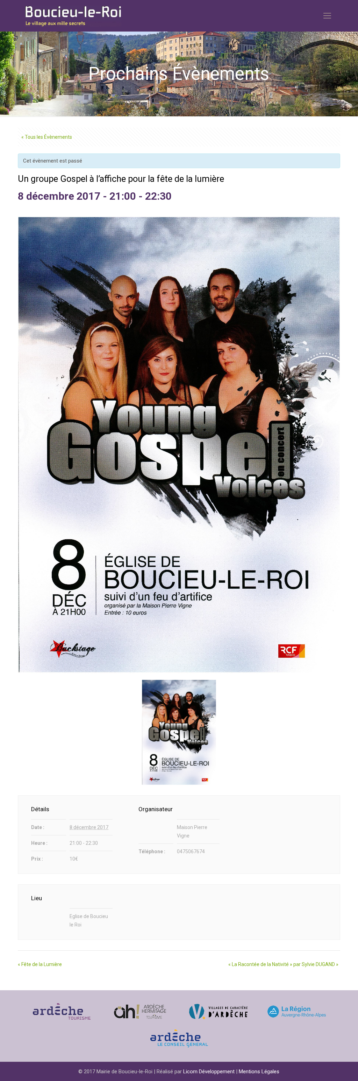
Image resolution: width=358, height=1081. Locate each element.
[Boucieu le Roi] (73, 16)
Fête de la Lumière (40, 964)
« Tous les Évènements (46, 137)
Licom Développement (209, 1071)
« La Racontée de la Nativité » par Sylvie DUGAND (283, 964)
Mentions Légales (259, 1071)
